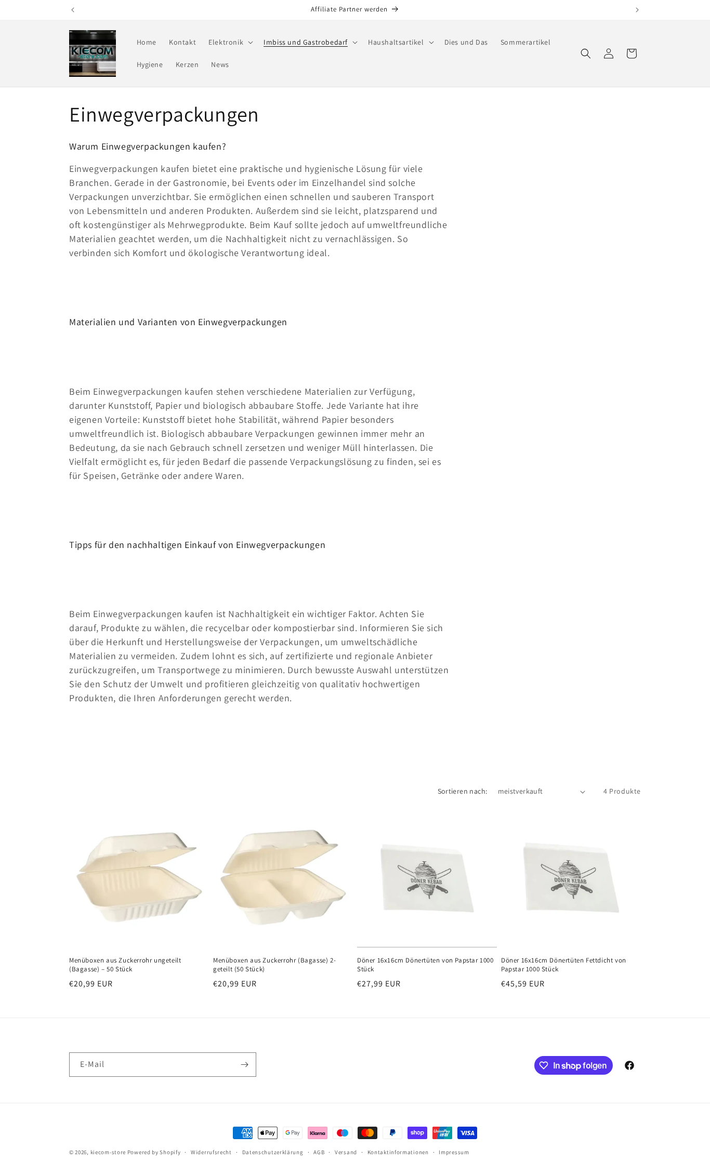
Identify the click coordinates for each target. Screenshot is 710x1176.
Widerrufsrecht (211, 1152)
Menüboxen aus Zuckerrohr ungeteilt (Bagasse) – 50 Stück (125, 964)
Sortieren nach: (463, 791)
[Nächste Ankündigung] (637, 10)
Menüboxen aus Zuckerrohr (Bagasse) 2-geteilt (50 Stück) (274, 964)
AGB (318, 1152)
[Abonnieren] (244, 1064)
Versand (346, 1152)
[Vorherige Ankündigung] (72, 10)
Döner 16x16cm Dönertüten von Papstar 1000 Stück (425, 964)
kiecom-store (108, 1152)
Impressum (454, 1152)
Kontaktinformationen (398, 1152)
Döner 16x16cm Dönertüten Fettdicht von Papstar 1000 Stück (563, 964)
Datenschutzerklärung (273, 1152)
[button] (229, 42)
